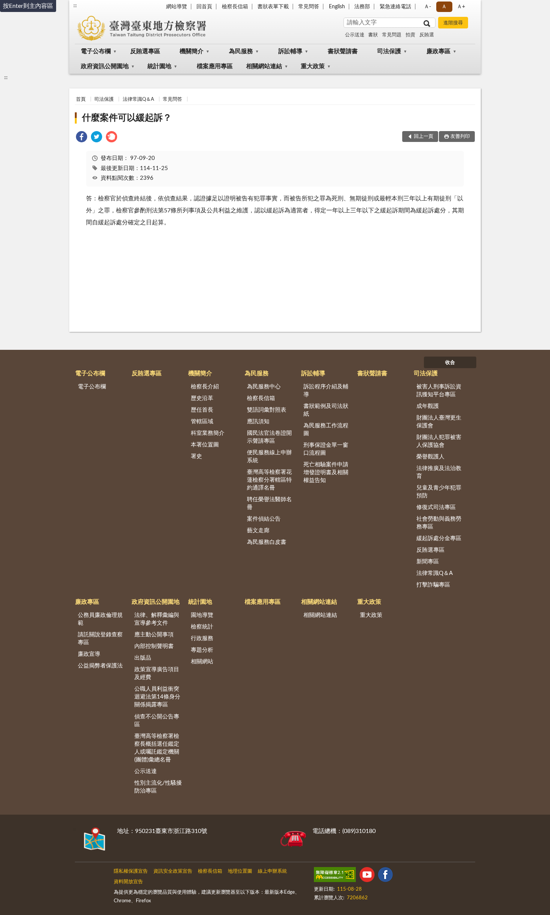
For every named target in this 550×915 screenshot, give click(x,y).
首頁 (81, 99)
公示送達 (354, 35)
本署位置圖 (205, 445)
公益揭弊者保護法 (100, 666)
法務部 (362, 6)
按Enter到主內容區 (28, 6)
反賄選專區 (145, 51)
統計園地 (159, 66)
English (337, 6)
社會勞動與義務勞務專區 (438, 523)
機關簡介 (192, 51)
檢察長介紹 (205, 387)
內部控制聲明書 (154, 646)
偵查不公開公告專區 (156, 720)
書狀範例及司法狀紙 (325, 410)
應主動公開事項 (154, 634)
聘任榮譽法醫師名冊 (269, 503)
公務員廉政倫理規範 (100, 619)
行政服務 (202, 638)
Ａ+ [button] (461, 6)
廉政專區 (438, 51)
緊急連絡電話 (395, 6)
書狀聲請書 (343, 51)
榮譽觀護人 (430, 457)
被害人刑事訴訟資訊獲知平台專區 (438, 390)
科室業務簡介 (207, 433)
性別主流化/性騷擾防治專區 (158, 787)
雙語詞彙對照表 (266, 410)
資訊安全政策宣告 (172, 871)
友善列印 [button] (460, 136)
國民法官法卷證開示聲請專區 (269, 437)
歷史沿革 (202, 398)
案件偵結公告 (264, 519)
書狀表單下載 (273, 6)
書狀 (373, 35)
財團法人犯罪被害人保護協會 (438, 441)
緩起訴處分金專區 (438, 538)
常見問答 (308, 6)
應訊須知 (258, 421)
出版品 (142, 658)
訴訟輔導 (290, 51)
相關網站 (202, 661)
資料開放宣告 (128, 881)
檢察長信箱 (235, 6)
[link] (81, 138)
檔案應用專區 (215, 66)
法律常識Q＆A (138, 99)
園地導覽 (202, 615)
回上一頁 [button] (423, 136)
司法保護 (389, 51)
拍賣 (410, 35)
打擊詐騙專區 (433, 585)
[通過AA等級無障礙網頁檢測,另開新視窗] (335, 876)
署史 (196, 456)
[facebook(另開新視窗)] (385, 876)
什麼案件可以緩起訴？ (127, 117)
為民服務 (241, 51)
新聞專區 (427, 561)
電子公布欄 (96, 51)
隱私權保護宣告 (131, 871)
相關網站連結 (264, 66)
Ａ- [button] (427, 6)
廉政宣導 (89, 654)
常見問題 (391, 35)
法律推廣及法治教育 (438, 472)
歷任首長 (202, 410)
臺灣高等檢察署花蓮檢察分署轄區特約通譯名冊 (269, 480)
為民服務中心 (264, 387)
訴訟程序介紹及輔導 (325, 390)
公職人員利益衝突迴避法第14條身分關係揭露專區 (157, 697)
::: (75, 5)
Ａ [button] (444, 6)
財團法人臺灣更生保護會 (438, 421)
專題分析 (202, 650)
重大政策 (313, 66)
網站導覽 (176, 6)
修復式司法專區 (436, 507)
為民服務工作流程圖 (325, 429)
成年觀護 (427, 406)
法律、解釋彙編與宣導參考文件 (156, 619)
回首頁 (204, 6)
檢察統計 (202, 627)
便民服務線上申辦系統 (269, 456)
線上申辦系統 (272, 871)
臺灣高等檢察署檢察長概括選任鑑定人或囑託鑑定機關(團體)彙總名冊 (156, 748)
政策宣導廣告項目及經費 (156, 673)
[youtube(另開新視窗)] (367, 876)
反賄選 (426, 35)
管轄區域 (202, 421)
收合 (450, 362)
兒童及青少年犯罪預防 (438, 492)
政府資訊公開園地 (105, 66)
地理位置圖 (240, 871)
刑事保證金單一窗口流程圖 (325, 449)
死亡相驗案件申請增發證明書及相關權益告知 (325, 472)
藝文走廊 (258, 530)
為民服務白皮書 (266, 542)
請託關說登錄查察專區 (100, 638)
